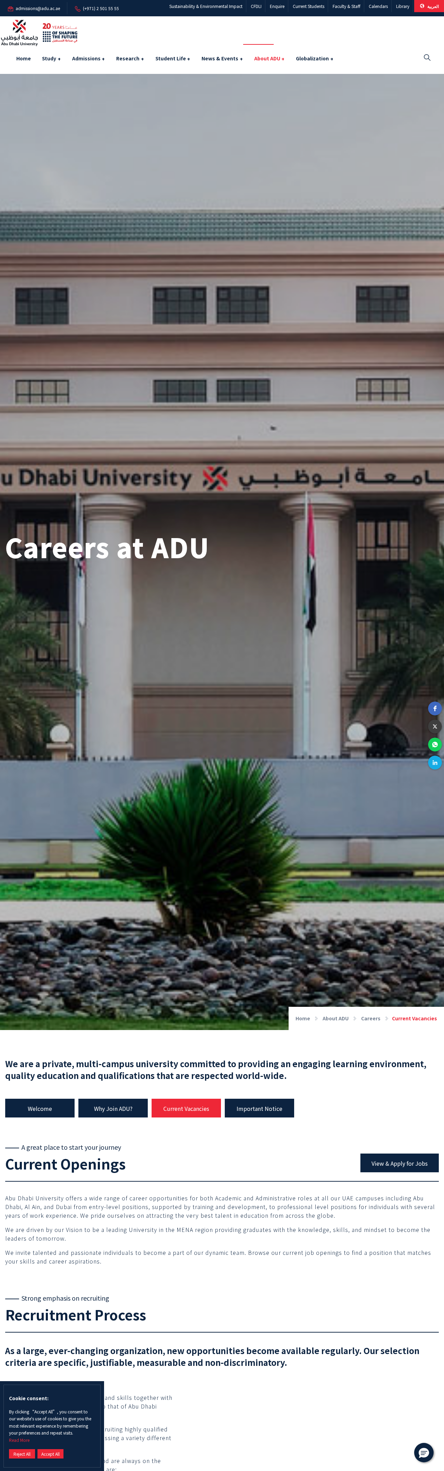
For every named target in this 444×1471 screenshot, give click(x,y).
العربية (432, 6)
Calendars (378, 6)
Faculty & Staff (346, 6)
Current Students (308, 6)
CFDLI (256, 6)
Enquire (277, 6)
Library (402, 6)
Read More (19, 1440)
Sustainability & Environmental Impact (205, 6)
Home (23, 58)
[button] (435, 708)
